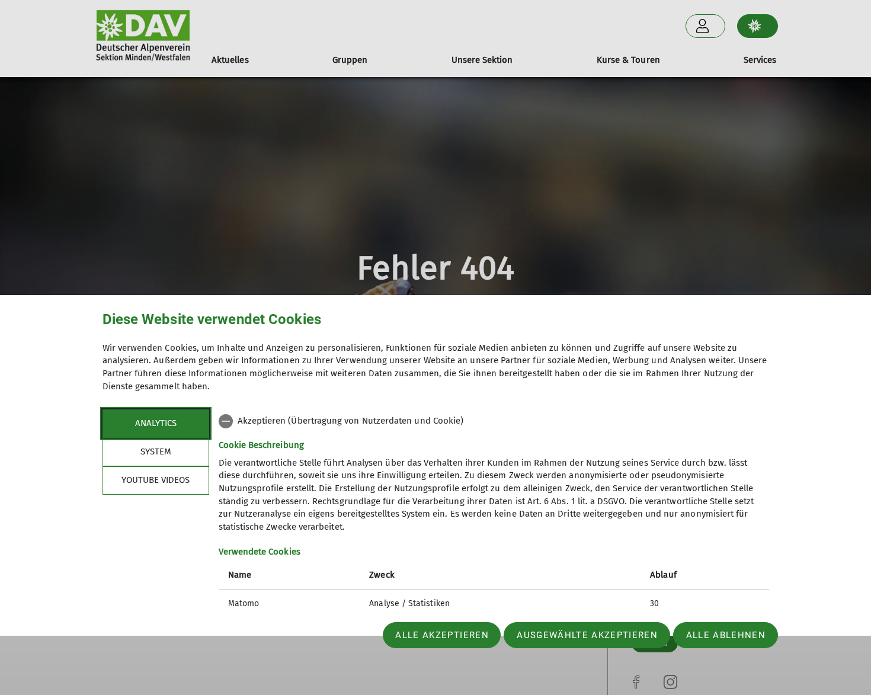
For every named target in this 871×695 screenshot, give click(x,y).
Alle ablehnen (726, 635)
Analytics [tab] (156, 423)
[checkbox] (494, 421)
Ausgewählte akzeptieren (587, 635)
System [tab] (155, 451)
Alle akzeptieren (441, 635)
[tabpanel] (494, 513)
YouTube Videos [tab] (155, 480)
